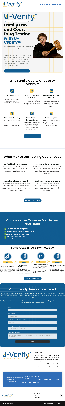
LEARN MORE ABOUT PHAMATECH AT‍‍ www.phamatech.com (31, 379)
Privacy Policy (59, 403)
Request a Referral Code (32, 278)
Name (9, 307)
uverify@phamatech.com (48, 379)
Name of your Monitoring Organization (17, 326)
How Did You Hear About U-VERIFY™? (17, 320)
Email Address (11, 313)
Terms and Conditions (48, 403)
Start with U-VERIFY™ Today (32, 136)
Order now (37, 393)
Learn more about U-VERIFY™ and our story (17, 71)
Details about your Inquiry (14, 332)
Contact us (57, 5)
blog (48, 5)
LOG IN (42, 5)
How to (36, 395)
